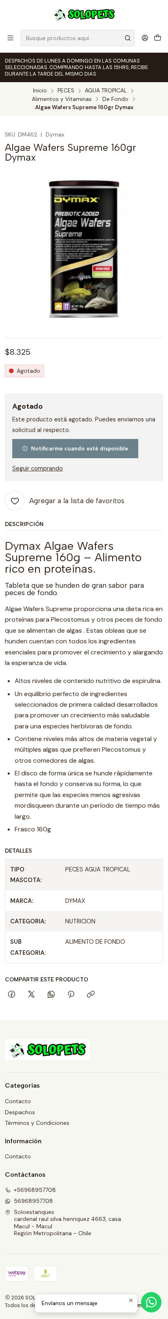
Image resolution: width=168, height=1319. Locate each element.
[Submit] (128, 38)
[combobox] (78, 38)
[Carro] (157, 37)
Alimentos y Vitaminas (62, 99)
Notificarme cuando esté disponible (79, 448)
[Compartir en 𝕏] (31, 995)
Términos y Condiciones (37, 1122)
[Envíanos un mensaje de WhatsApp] (151, 1302)
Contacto (18, 1101)
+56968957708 (35, 1190)
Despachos (20, 1112)
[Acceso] (144, 37)
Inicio (40, 91)
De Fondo (115, 99)
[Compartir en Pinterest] (71, 995)
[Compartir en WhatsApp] (51, 995)
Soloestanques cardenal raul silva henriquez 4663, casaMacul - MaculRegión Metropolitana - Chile (67, 1222)
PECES (65, 91)
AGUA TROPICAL (106, 91)
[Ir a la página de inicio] (84, 14)
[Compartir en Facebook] (11, 995)
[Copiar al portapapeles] (90, 995)
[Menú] (10, 37)
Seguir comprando (37, 468)
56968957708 (33, 1201)
